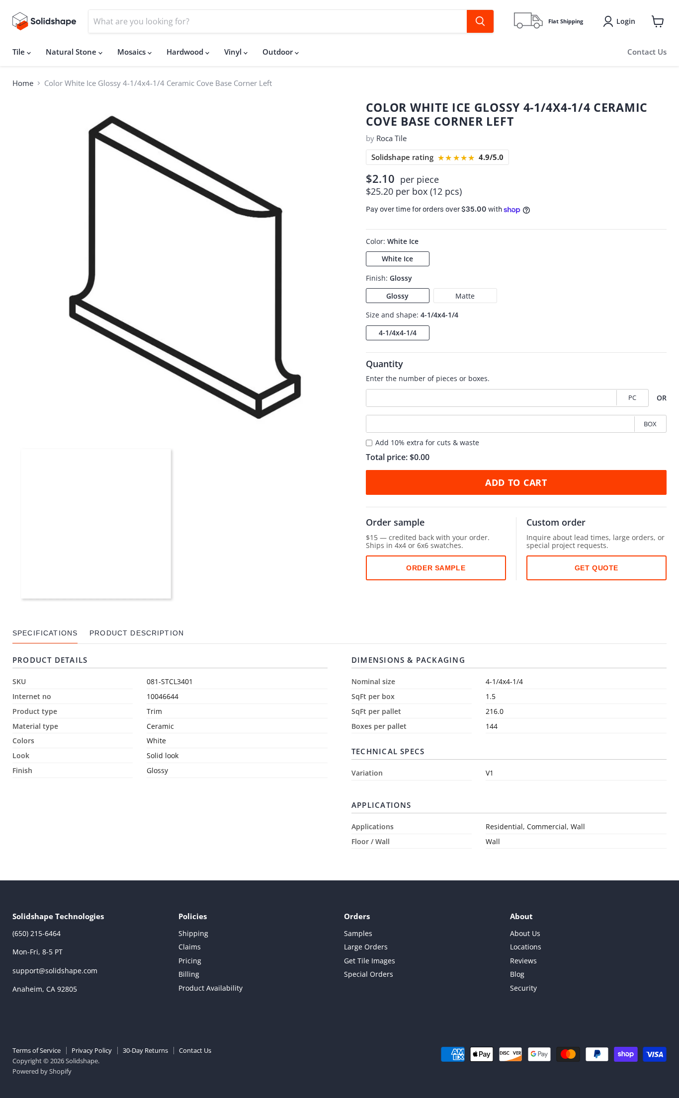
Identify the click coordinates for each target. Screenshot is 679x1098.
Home (22, 83)
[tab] (45, 633)
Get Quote (596, 568)
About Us (525, 933)
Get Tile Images (369, 960)
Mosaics (132, 52)
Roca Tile (391, 138)
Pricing (189, 960)
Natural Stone (72, 52)
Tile (19, 52)
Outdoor (278, 52)
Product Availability (210, 988)
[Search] (480, 21)
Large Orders (366, 946)
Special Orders (368, 974)
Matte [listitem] (465, 296)
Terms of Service (36, 1050)
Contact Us (647, 52)
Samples (358, 933)
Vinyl (234, 52)
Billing (188, 974)
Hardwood (186, 52)
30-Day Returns (145, 1050)
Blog (517, 974)
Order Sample (435, 568)
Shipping (193, 933)
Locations (525, 946)
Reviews (523, 960)
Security (523, 988)
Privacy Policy (92, 1050)
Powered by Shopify (42, 1071)
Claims (189, 946)
